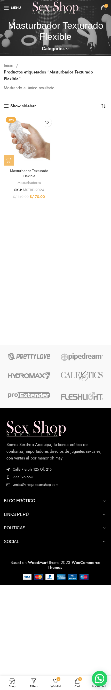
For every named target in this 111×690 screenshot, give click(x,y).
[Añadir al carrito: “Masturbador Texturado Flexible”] (9, 160)
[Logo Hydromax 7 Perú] (29, 375)
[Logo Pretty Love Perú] (29, 356)
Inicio (9, 66)
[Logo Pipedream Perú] (82, 357)
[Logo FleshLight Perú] (82, 396)
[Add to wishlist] (47, 122)
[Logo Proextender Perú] (29, 395)
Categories (53, 49)
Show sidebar (23, 105)
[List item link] (55, 477)
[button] (99, 678)
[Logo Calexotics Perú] (82, 376)
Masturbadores (29, 182)
